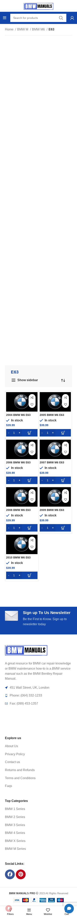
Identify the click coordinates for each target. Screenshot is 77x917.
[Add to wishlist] (32, 404)
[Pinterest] (21, 874)
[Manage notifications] (9, 908)
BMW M (23, 29)
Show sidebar (27, 380)
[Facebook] (10, 874)
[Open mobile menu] (4, 18)
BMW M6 (39, 29)
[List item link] (34, 746)
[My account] (72, 18)
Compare (32, 397)
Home (9, 29)
